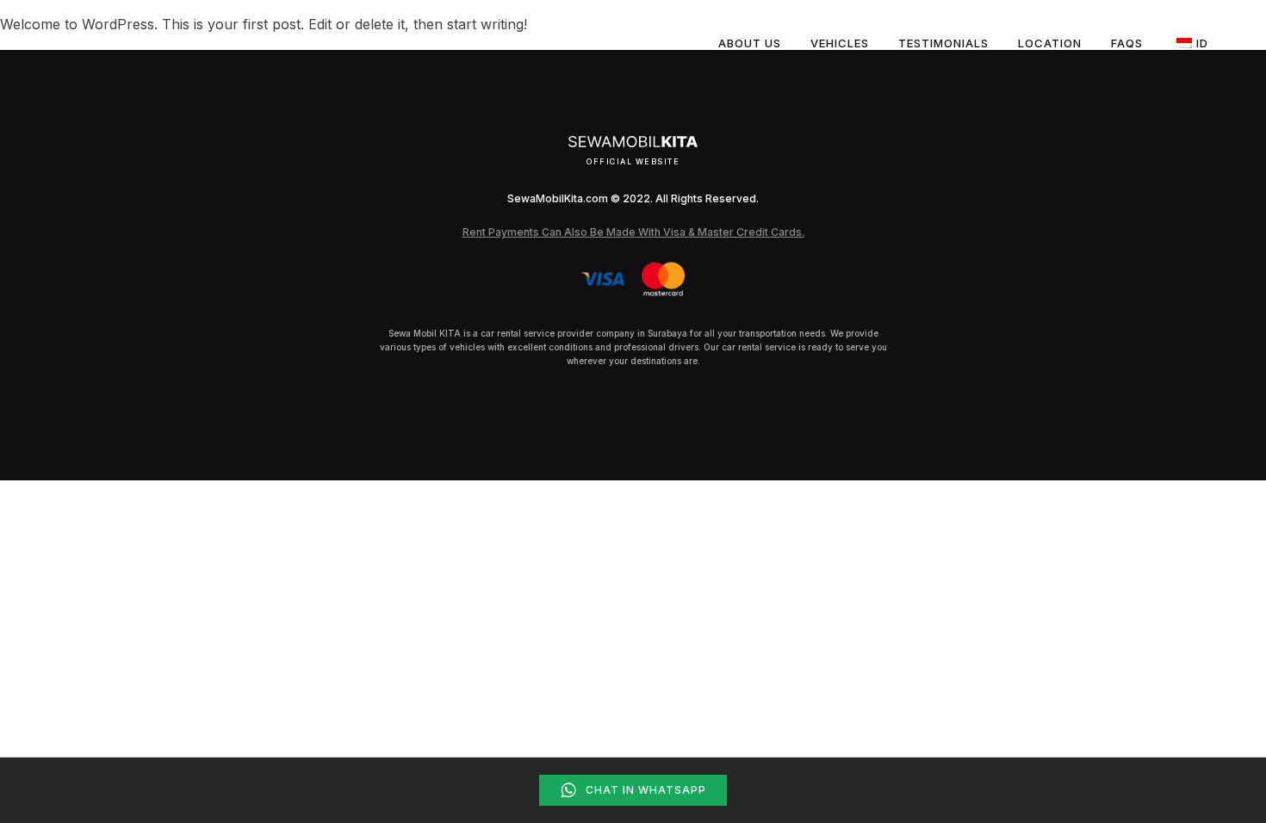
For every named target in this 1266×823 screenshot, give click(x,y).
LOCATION (1050, 43)
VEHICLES (839, 43)
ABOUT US (749, 43)
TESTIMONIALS (943, 43)
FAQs (1127, 43)
